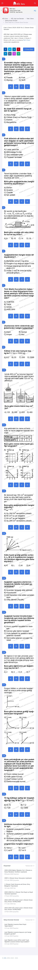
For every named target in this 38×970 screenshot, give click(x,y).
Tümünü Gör (29, 866)
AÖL (5, 958)
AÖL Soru (5, 18)
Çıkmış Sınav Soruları (11, 20)
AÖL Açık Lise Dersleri (17, 18)
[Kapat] (1, 10)
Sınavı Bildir (29, 49)
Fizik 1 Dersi (30, 18)
